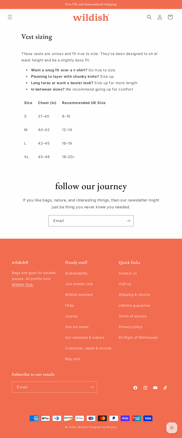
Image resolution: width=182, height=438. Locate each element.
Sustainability (76, 273)
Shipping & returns (134, 294)
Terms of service (133, 316)
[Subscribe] (128, 220)
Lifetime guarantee (134, 305)
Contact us (128, 273)
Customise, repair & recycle (88, 348)
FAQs (69, 305)
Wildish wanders (79, 294)
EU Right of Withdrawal (138, 337)
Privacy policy (130, 327)
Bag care (72, 359)
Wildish (82, 427)
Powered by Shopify (103, 427)
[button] (10, 17)
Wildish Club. (23, 285)
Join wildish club (79, 284)
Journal (71, 316)
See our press (76, 327)
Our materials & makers (84, 337)
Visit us (125, 284)
